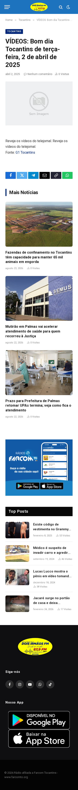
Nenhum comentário (40, 74)
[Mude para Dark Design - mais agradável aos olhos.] (67, 7)
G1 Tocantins (25, 152)
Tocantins (14, 31)
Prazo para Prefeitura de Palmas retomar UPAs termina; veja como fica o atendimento (38, 405)
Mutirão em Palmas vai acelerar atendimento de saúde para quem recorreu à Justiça (32, 331)
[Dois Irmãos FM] (39, 7)
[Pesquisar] (60, 7)
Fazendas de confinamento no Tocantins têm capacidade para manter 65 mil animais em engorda (38, 257)
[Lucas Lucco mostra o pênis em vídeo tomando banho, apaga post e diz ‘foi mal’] (17, 577)
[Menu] (7, 7)
